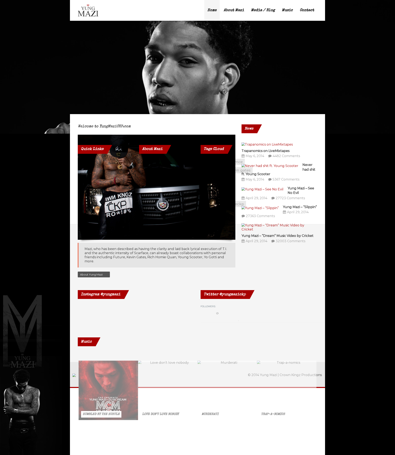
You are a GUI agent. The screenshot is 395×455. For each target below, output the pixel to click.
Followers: (208, 306)
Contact (307, 10)
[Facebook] (266, 149)
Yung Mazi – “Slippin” (300, 207)
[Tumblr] (294, 149)
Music (287, 10)
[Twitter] (275, 149)
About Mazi (234, 10)
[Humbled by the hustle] (108, 390)
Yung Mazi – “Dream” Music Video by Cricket (278, 236)
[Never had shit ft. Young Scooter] (270, 166)
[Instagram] (285, 149)
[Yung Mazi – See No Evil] (262, 189)
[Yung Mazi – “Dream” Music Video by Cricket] (277, 227)
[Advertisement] (105, 296)
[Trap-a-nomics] (286, 390)
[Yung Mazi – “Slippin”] (260, 208)
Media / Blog (263, 10)
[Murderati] (227, 390)
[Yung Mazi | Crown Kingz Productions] (88, 10)
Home (212, 10)
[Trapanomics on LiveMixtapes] (267, 144)
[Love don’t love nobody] (168, 390)
